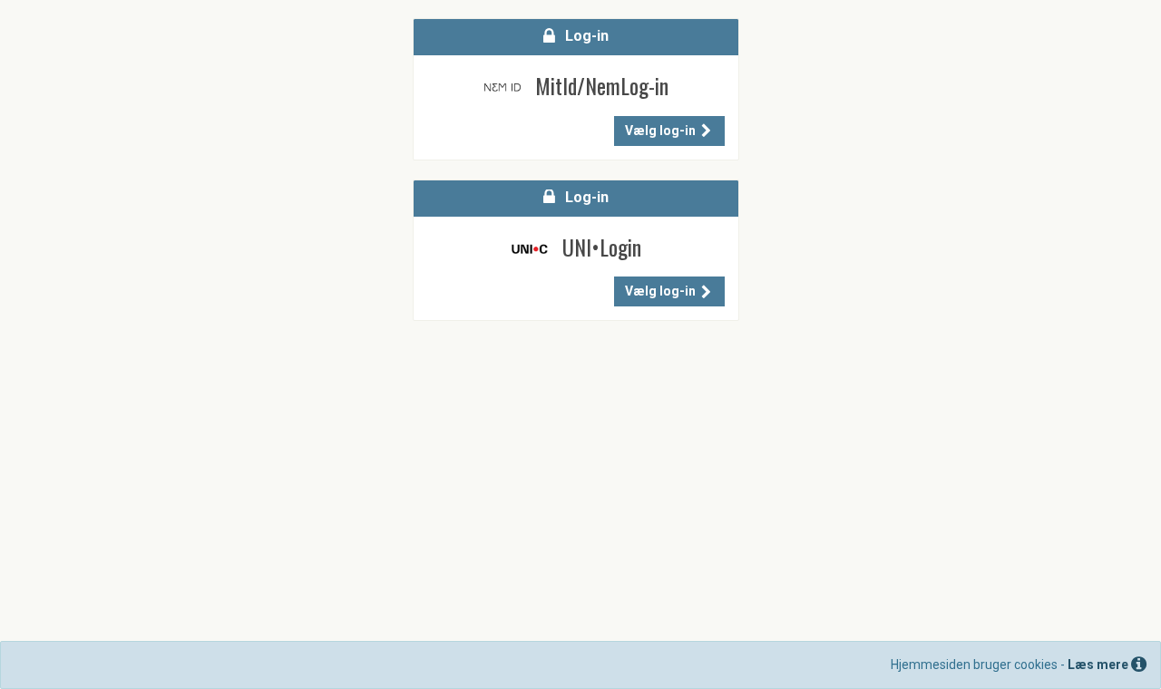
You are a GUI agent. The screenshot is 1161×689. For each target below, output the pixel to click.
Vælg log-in (661, 130)
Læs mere (1099, 664)
